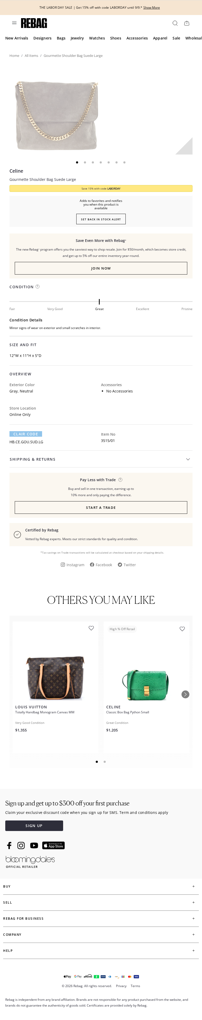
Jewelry (77, 38)
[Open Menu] (13, 22)
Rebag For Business (23, 918)
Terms (135, 986)
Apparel (160, 38)
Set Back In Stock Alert (101, 219)
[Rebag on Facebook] (9, 845)
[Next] (185, 694)
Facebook (104, 564)
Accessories (137, 38)
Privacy (121, 986)
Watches (97, 38)
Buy (7, 886)
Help (8, 950)
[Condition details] (37, 286)
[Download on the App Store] (53, 845)
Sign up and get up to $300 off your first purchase (67, 803)
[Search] (175, 23)
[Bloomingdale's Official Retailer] (30, 860)
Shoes (115, 38)
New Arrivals (16, 38)
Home (14, 55)
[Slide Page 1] (97, 761)
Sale (176, 38)
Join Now (101, 268)
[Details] (120, 480)
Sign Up (34, 825)
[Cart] (186, 23)
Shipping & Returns (32, 459)
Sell (7, 902)
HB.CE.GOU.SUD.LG (26, 441)
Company (12, 934)
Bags (61, 38)
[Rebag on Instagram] (21, 845)
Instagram (75, 564)
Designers (42, 38)
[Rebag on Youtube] (35, 845)
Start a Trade (101, 507)
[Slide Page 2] (105, 761)
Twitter (130, 564)
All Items (31, 55)
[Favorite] (91, 628)
